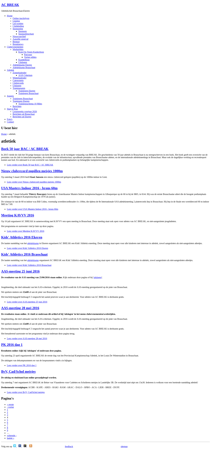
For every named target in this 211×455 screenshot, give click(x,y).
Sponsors (22, 31)
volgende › (12, 435)
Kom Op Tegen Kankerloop (31, 52)
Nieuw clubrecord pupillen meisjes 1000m (32, 171)
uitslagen (98, 277)
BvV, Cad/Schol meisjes (18, 371)
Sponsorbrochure (26, 34)
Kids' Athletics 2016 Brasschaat (24, 254)
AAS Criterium (25, 75)
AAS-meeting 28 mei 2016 (20, 308)
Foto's (9, 119)
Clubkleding (18, 26)
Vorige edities (30, 57)
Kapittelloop (24, 60)
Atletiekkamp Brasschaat (24, 67)
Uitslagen (22, 62)
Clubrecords (18, 83)
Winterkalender (19, 78)
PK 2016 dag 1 (12, 344)
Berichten (17, 106)
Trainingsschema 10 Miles (30, 104)
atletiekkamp (33, 243)
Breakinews (18, 44)
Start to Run (12, 109)
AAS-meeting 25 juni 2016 (20, 271)
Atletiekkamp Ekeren (22, 65)
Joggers (10, 96)
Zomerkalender (19, 72)
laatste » (10, 438)
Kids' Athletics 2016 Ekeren (21, 237)
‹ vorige (10, 407)
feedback (69, 446)
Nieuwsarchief (19, 36)
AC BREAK (10, 5)
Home (9, 16)
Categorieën (18, 80)
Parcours (28, 54)
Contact (10, 122)
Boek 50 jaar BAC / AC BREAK (25, 149)
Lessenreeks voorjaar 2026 (25, 111)
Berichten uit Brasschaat (24, 114)
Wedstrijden (18, 49)
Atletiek (10, 70)
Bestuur (16, 41)
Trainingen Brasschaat (28, 93)
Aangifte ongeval (20, 39)
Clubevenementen (15, 47)
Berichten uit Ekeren (22, 116)
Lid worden (18, 23)
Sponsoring (18, 28)
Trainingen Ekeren (26, 91)
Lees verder (30, 165)
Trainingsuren (19, 88)
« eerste (10, 404)
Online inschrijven (21, 18)
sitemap (124, 446)
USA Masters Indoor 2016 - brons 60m (29, 188)
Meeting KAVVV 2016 (17, 215)
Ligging (16, 21)
